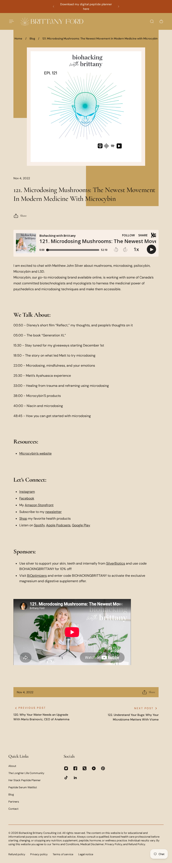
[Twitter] (84, 768)
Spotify (39, 525)
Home (18, 38)
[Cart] (161, 21)
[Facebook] (75, 768)
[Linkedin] (75, 777)
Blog (32, 38)
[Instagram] (66, 768)
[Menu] (11, 21)
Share (23, 215)
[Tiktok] (66, 777)
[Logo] (51, 21)
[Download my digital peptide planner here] (86, 6)
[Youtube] (93, 768)
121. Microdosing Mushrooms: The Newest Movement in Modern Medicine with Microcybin (100, 38)
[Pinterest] (103, 768)
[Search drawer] (152, 21)
